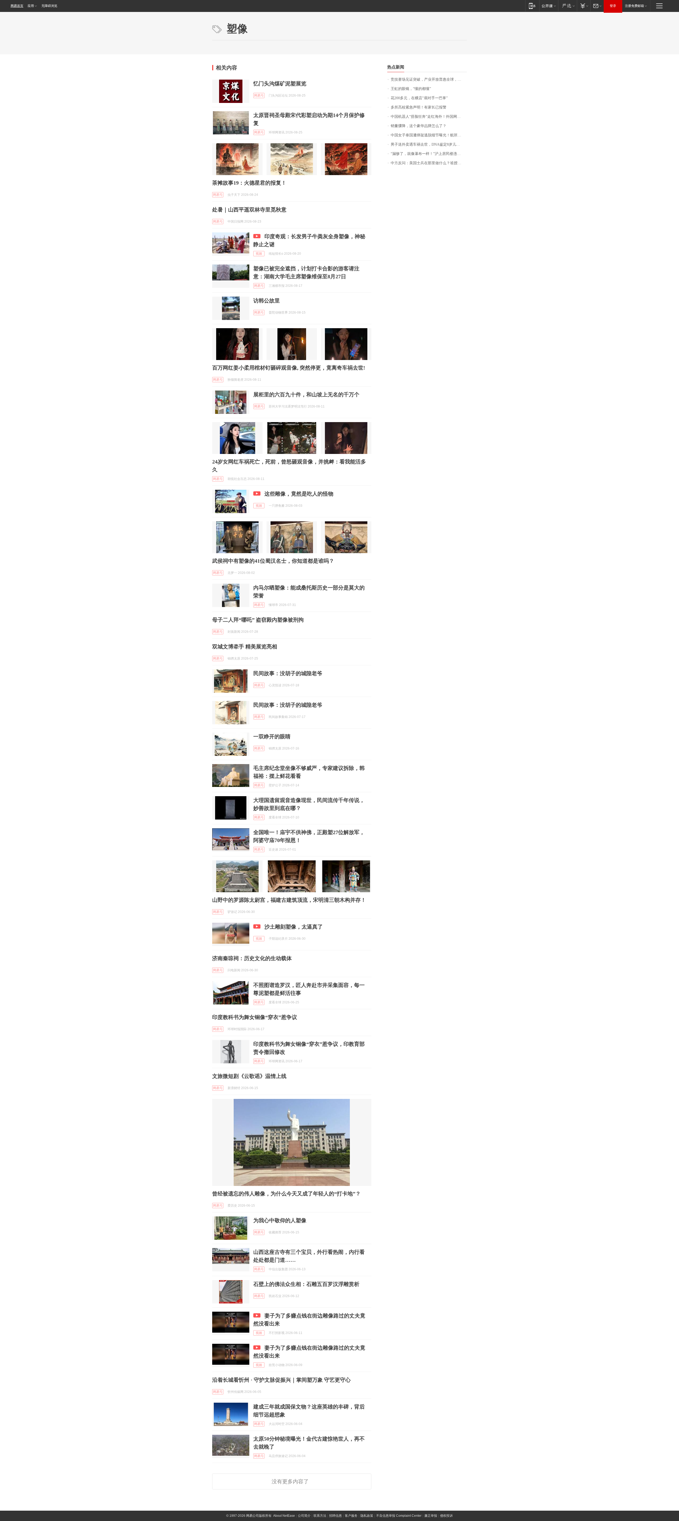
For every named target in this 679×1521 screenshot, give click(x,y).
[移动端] (532, 5)
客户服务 (351, 1516)
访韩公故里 (266, 301)
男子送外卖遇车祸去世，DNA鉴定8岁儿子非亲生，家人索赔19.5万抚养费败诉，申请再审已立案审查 (429, 144)
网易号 (259, 95)
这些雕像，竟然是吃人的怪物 (298, 494)
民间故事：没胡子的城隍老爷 (287, 673)
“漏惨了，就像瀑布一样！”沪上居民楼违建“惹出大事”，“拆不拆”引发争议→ (429, 154)
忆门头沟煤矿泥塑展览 (279, 83)
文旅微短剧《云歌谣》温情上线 (249, 1076)
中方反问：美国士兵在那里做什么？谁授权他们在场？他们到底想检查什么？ (429, 163)
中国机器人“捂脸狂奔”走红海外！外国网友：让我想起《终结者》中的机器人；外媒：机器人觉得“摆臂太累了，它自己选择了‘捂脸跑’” (429, 117)
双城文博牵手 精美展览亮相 (244, 646)
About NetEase (284, 1516)
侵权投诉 (446, 1516)
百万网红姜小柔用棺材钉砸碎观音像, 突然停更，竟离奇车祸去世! (288, 368)
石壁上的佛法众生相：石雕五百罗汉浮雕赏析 (306, 1284)
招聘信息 (335, 1516)
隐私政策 (366, 1516)
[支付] (583, 5)
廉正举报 (430, 1516)
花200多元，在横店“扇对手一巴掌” (419, 98)
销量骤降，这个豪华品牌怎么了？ (418, 126)
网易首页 (17, 6)
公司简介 (304, 1516)
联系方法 (320, 1516)
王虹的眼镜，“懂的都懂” (411, 89)
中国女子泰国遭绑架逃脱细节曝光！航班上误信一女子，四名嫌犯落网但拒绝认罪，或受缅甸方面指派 (429, 135)
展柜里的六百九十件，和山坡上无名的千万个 (306, 394)
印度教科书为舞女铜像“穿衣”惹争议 (254, 1017)
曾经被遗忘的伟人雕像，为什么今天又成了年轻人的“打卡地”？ (286, 1194)
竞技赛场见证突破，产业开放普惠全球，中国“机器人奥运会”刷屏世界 (429, 79)
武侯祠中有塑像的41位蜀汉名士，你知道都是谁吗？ (273, 561)
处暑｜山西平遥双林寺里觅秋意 (249, 210)
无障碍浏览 (49, 6)
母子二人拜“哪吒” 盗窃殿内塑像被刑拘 (258, 620)
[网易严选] (567, 5)
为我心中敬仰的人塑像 (279, 1220)
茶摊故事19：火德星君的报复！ (249, 183)
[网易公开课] (548, 5)
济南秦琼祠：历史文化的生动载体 (252, 958)
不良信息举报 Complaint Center (398, 1516)
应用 (31, 6)
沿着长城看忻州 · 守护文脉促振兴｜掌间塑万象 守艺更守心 (281, 1380)
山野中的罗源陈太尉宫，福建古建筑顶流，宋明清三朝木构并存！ (289, 900)
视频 (259, 253)
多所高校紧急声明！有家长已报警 (418, 107)
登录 (613, 6)
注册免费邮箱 (634, 6)
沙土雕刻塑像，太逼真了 (293, 927)
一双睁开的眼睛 (271, 736)
